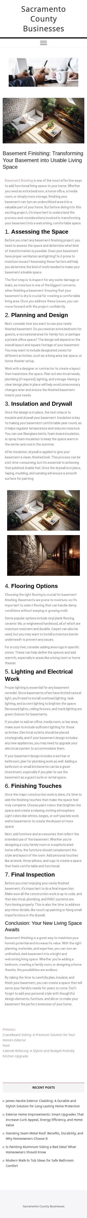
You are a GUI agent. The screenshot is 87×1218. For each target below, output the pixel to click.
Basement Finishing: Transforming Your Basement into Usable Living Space (43, 160)
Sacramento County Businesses (43, 18)
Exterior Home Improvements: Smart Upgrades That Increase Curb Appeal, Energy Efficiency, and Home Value (45, 1119)
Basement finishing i (19, 180)
